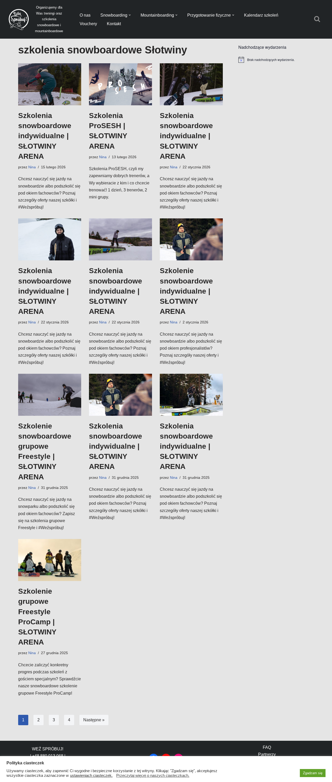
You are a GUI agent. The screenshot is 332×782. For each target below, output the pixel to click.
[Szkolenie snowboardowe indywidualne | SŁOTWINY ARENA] (191, 239)
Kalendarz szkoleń (261, 15)
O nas (85, 15)
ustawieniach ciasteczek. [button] (91, 775)
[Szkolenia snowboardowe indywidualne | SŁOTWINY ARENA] (49, 84)
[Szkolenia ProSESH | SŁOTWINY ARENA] (120, 84)
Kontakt (114, 24)
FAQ (267, 747)
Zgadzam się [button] (312, 773)
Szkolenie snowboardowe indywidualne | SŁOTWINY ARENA (186, 291)
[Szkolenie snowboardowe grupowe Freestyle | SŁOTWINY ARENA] (49, 395)
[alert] (276, 60)
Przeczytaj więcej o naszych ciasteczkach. (152, 775)
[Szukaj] (317, 19)
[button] (130, 15)
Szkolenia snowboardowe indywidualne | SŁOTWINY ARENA (44, 136)
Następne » (94, 720)
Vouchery (88, 24)
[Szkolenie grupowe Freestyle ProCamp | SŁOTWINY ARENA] (49, 560)
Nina (32, 167)
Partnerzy (267, 754)
